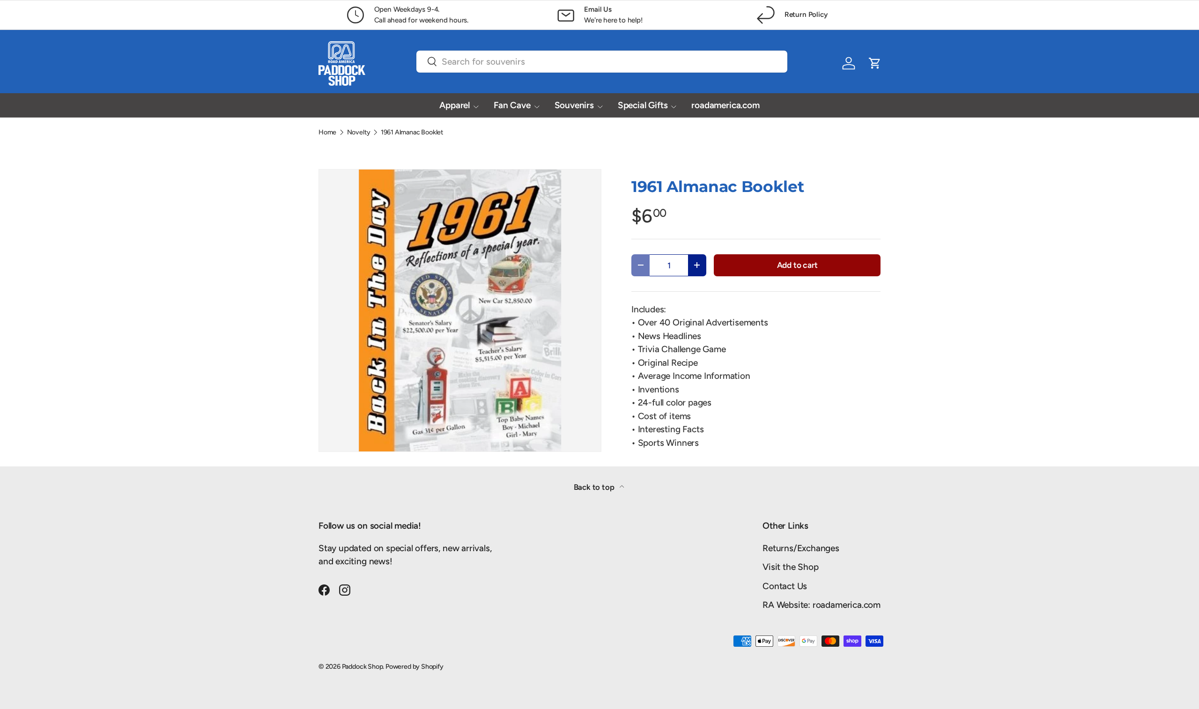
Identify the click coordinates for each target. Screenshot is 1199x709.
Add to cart (797, 265)
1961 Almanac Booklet (412, 132)
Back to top (595, 487)
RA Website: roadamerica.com (821, 604)
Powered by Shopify (414, 666)
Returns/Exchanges (800, 548)
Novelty (358, 132)
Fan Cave (512, 105)
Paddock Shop (362, 666)
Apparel (454, 105)
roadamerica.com (725, 105)
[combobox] (601, 62)
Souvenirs (574, 105)
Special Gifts (643, 105)
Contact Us (784, 586)
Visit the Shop (790, 566)
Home (327, 132)
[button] (875, 63)
